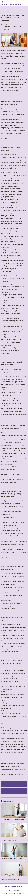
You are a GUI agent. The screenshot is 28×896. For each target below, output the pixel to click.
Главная (3, 24)
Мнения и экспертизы (11, 24)
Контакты (16, 890)
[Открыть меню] (25, 3)
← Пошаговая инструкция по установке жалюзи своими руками (13, 784)
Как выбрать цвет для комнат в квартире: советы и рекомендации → (13, 790)
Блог (10, 890)
